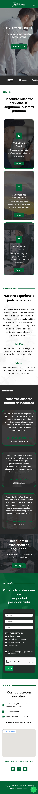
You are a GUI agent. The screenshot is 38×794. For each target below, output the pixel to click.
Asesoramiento (14, 646)
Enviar (9, 668)
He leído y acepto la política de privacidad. (20, 653)
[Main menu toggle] (33, 4)
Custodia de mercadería (17, 639)
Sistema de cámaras (16, 642)
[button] (34, 789)
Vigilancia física (14, 636)
